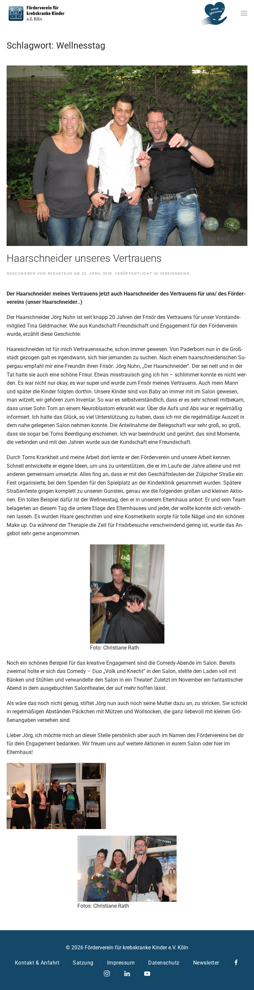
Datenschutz (164, 963)
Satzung (83, 963)
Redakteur (60, 273)
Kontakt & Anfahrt (37, 963)
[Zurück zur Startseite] (36, 13)
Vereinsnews (175, 273)
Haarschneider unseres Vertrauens (84, 258)
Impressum (121, 963)
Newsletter (206, 963)
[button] (244, 13)
